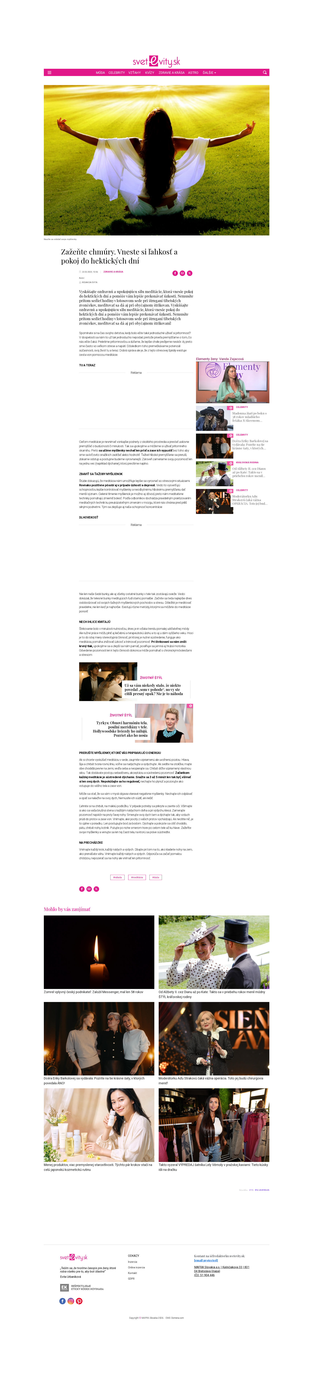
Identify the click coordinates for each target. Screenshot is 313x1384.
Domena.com (177, 1318)
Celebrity (116, 73)
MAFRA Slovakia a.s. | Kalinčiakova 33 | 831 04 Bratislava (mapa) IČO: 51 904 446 (221, 1271)
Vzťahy (134, 73)
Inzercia (132, 1262)
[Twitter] (189, 273)
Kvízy (149, 73)
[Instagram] (71, 1301)
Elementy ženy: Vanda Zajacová (220, 359)
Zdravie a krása (172, 73)
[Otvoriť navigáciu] (49, 72)
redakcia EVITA (89, 282)
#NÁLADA (117, 877)
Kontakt (132, 1273)
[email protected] (206, 1260)
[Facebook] (175, 273)
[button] (264, 72)
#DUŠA (155, 877)
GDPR (131, 1278)
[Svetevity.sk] (156, 61)
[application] (232, 382)
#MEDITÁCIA (137, 877)
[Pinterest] (79, 1301)
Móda (100, 73)
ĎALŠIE (208, 73)
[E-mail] (182, 273)
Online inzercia (136, 1267)
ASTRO (193, 73)
